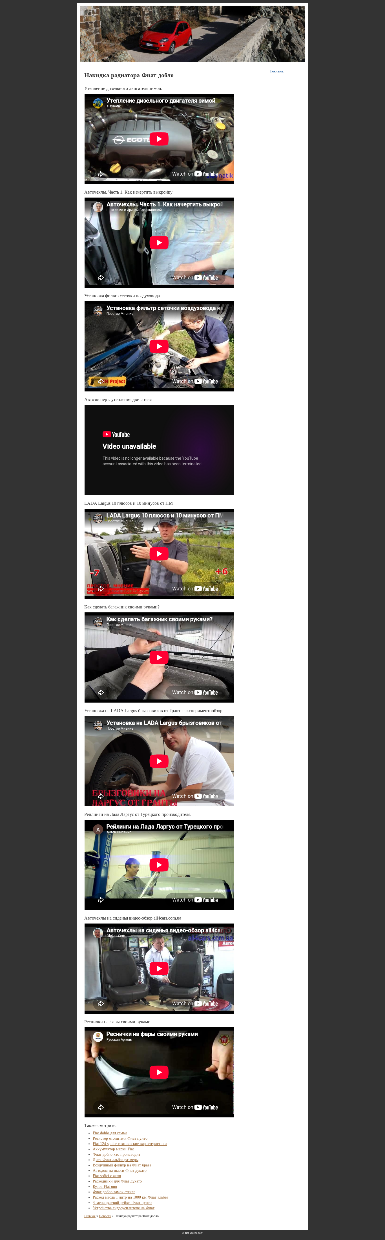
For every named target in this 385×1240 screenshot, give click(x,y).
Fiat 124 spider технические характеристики (130, 1144)
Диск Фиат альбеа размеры (115, 1160)
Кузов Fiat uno (105, 1186)
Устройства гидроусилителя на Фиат (123, 1208)
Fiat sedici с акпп (107, 1176)
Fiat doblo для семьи (110, 1133)
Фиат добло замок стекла (114, 1192)
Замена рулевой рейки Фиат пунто (122, 1203)
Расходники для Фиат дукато (117, 1181)
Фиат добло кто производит (116, 1154)
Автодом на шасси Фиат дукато (120, 1170)
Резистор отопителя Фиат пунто (120, 1138)
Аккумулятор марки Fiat (113, 1149)
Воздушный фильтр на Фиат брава (122, 1165)
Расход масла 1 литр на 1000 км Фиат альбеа (130, 1197)
